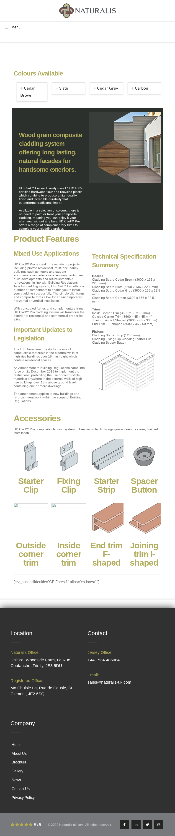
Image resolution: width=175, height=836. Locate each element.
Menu (16, 27)
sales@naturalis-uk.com (109, 682)
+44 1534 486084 (104, 660)
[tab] (32, 92)
